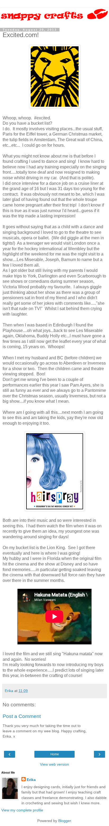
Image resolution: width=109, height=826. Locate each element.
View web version (54, 764)
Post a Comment (22, 716)
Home (54, 754)
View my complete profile (22, 810)
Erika (31, 780)
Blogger (64, 821)
